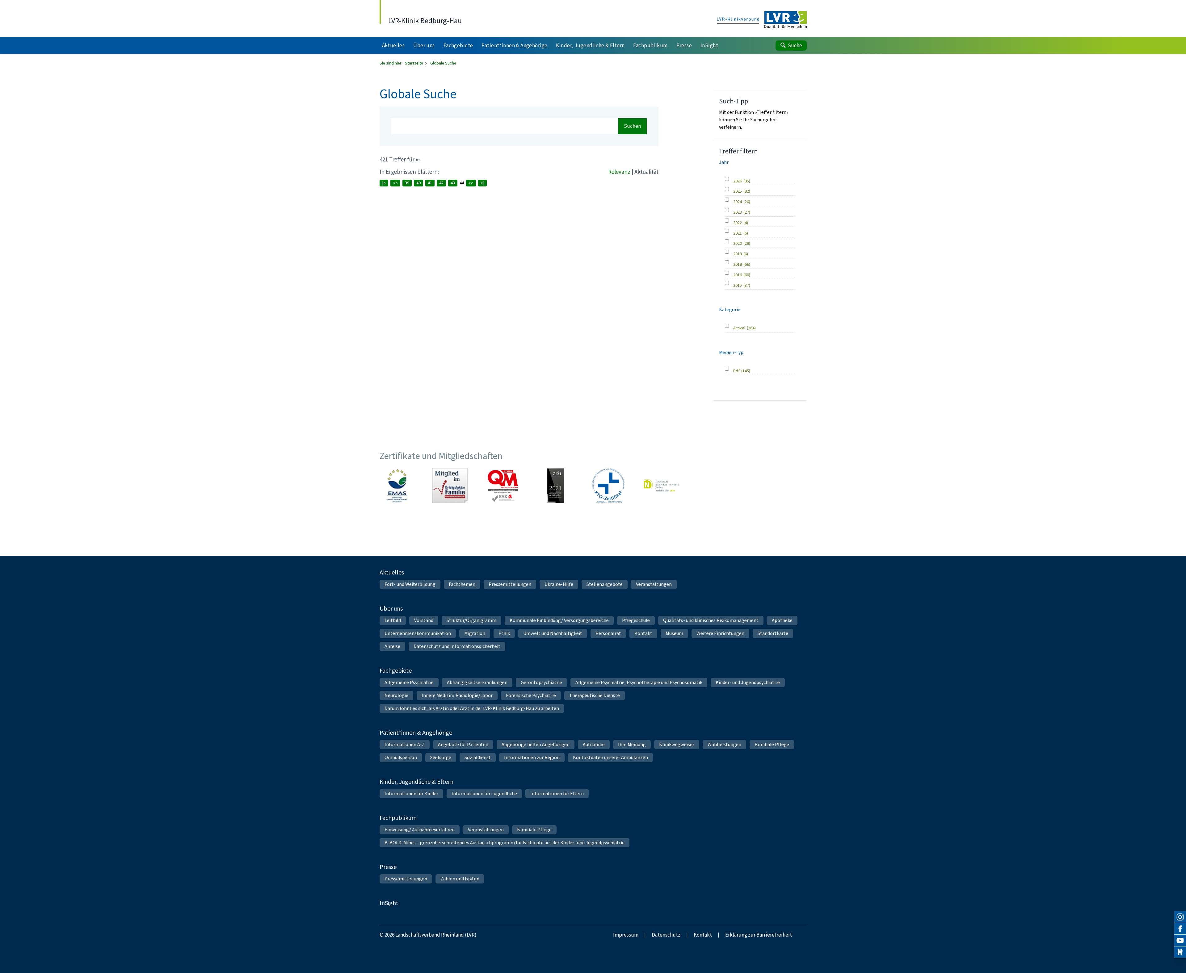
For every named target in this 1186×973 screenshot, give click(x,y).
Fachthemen (462, 584)
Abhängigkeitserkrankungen (477, 682)
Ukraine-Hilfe (559, 584)
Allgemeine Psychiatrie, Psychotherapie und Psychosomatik (638, 682)
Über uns (391, 608)
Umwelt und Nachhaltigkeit (552, 633)
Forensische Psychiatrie (531, 695)
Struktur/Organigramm (471, 620)
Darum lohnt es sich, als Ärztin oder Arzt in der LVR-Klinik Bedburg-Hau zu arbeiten (472, 708)
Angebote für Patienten (463, 744)
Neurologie (396, 695)
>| (482, 183)
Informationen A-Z (405, 744)
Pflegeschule (636, 620)
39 (407, 183)
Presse (388, 867)
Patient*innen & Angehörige (416, 733)
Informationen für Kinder (411, 793)
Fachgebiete (396, 670)
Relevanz (619, 172)
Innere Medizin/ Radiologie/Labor (457, 695)
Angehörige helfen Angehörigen (536, 744)
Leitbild (393, 620)
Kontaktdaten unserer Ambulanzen (610, 757)
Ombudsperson (401, 757)
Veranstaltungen (654, 584)
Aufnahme (594, 744)
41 (430, 183)
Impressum (625, 934)
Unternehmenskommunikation (418, 633)
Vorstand (423, 620)
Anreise (392, 646)
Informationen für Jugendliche (484, 793)
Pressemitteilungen (510, 584)
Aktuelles (392, 572)
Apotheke (782, 620)
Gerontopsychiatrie (541, 682)
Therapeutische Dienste (594, 695)
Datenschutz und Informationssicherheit (457, 646)
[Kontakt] (1180, 952)
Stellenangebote (605, 584)
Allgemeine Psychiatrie (409, 682)
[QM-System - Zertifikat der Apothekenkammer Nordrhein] (502, 485)
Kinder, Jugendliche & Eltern (416, 782)
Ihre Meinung (632, 744)
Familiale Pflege (772, 744)
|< (384, 183)
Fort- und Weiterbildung (410, 584)
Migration (474, 633)
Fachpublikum (398, 818)
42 (441, 183)
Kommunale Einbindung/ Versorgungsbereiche (559, 620)
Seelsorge (440, 757)
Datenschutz (666, 934)
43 (453, 183)
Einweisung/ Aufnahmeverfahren (420, 829)
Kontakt (643, 633)
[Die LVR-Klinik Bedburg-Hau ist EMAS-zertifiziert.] (397, 485)
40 (418, 183)
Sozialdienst (478, 757)
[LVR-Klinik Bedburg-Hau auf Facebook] (1180, 929)
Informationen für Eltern (557, 793)
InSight (389, 903)
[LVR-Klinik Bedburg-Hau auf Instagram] (1180, 917)
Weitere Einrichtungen (720, 633)
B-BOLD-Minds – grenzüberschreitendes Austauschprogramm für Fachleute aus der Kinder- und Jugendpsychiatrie (505, 842)
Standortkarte (773, 633)
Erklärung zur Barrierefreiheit (758, 934)
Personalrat (608, 633)
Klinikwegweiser (676, 744)
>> (471, 183)
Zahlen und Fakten (459, 878)
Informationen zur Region (532, 757)
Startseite (414, 63)
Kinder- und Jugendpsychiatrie (748, 682)
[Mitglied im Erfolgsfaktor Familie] (450, 485)
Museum (674, 633)
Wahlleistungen (724, 744)
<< (395, 183)
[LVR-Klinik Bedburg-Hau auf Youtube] (1180, 940)
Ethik (504, 633)
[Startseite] (762, 20)
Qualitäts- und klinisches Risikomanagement (711, 620)
